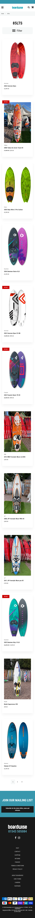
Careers (17, 882)
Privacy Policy (17, 869)
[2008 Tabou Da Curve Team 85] (17, 122)
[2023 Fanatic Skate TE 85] (17, 370)
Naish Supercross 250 (11, 704)
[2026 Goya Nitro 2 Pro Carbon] (17, 184)
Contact (17, 851)
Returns (17, 858)
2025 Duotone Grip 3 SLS (12, 642)
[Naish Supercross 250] (17, 679)
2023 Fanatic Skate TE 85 (12, 395)
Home (2, 13)
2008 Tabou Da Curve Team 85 (13, 148)
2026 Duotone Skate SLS (12, 271)
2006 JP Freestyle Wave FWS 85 (14, 519)
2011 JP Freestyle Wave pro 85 (14, 580)
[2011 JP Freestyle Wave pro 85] (17, 555)
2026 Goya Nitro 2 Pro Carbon (13, 209)
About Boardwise (17, 875)
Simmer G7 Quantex (10, 766)
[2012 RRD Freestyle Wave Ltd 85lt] (17, 431)
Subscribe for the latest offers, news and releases (17, 809)
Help (17, 848)
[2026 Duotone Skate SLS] (17, 246)
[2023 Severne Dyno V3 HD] (17, 308)
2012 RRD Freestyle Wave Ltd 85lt (14, 457)
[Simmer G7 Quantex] (17, 740)
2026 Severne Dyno (10, 86)
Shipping (17, 855)
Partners (17, 886)
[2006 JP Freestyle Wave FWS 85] (17, 493)
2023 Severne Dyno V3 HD (12, 333)
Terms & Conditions (17, 865)
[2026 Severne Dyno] (17, 60)
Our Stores (17, 879)
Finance (17, 862)
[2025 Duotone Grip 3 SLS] (17, 617)
